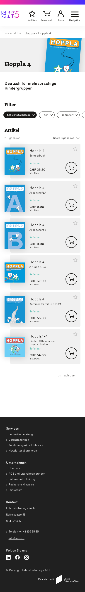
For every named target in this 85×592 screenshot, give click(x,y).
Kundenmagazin (26, 445)
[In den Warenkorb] (71, 168)
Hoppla (30, 33)
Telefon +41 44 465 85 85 (24, 531)
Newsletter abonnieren (23, 450)
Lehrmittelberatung (21, 434)
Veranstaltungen (19, 440)
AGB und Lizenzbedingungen (27, 474)
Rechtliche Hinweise (21, 484)
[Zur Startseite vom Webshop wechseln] (10, 15)
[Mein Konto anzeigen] (61, 13)
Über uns (14, 468)
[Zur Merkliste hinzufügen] (75, 148)
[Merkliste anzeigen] (32, 13)
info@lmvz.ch (16, 538)
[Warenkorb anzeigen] (46, 13)
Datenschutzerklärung (22, 479)
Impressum (15, 490)
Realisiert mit (46, 579)
